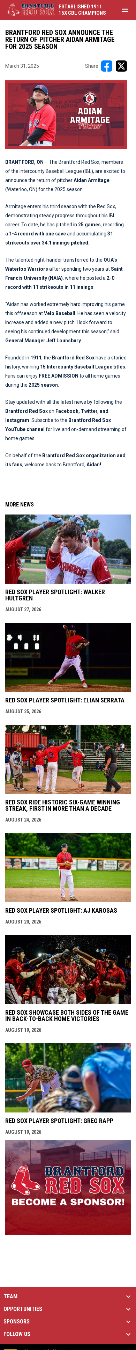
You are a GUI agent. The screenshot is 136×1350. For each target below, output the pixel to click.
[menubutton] (125, 10)
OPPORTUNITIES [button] (22, 1309)
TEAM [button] (10, 1296)
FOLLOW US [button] (16, 1334)
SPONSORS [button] (16, 1322)
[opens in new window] (68, 1232)
